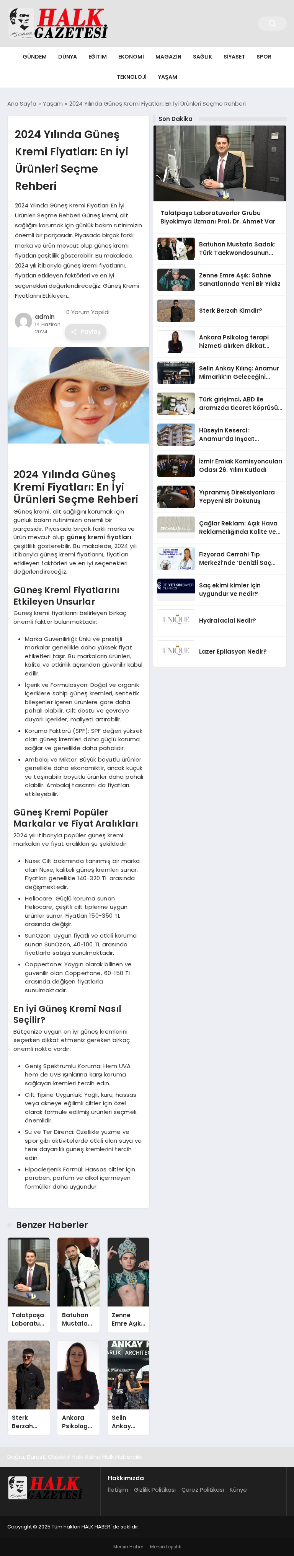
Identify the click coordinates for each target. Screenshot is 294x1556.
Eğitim (97, 56)
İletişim (118, 1490)
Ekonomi (131, 56)
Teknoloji (132, 77)
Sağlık (202, 56)
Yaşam (167, 77)
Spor (263, 56)
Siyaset (234, 56)
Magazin (168, 56)
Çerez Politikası (202, 1490)
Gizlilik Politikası (155, 1490)
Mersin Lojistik (165, 1546)
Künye (238, 1490)
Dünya (67, 56)
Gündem (35, 56)
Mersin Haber (128, 1546)
